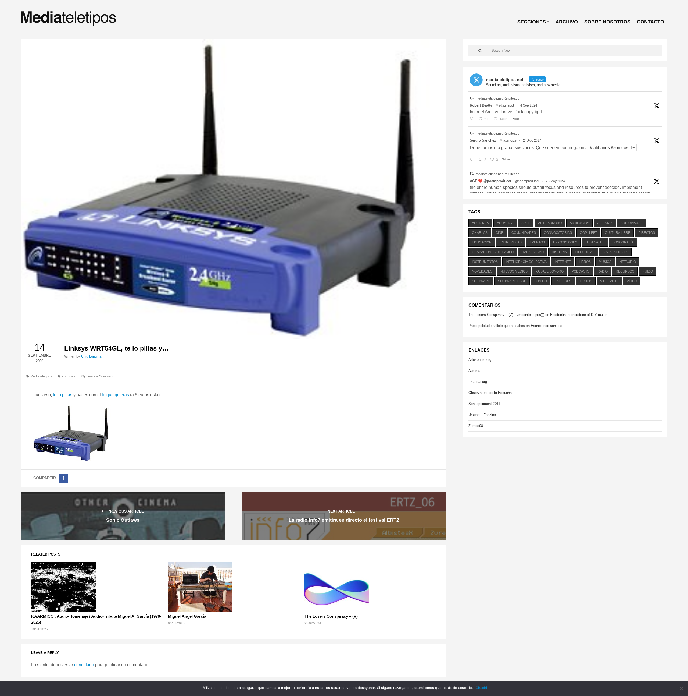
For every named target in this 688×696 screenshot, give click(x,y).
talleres (563, 281)
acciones (68, 376)
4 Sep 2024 (528, 105)
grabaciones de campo (493, 252)
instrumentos (485, 262)
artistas (604, 223)
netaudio (627, 262)
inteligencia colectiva (526, 262)
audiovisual (631, 223)
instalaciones (615, 252)
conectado (84, 664)
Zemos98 (475, 426)
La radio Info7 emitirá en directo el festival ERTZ (344, 520)
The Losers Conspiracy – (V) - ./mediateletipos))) (506, 315)
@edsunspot (504, 105)
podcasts (580, 271)
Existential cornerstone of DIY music (578, 315)
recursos (625, 271)
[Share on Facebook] (63, 478)
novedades (482, 271)
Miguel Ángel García (187, 616)
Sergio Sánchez (483, 140)
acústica (505, 223)
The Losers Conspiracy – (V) (331, 616)
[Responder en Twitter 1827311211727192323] (472, 160)
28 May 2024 (555, 181)
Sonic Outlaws (122, 520)
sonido (540, 281)
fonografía (622, 242)
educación (482, 242)
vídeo (632, 281)
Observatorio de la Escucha (490, 393)
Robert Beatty (481, 105)
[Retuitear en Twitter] (472, 98)
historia (559, 252)
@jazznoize (508, 140)
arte (525, 223)
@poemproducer (527, 181)
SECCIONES (531, 21)
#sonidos (619, 147)
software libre (512, 281)
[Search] (480, 50)
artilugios (579, 223)
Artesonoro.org (479, 360)
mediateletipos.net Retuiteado (497, 98)
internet (563, 262)
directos (646, 233)
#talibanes (600, 147)
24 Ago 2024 (532, 140)
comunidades (523, 233)
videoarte (609, 281)
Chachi (481, 688)
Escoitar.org (477, 382)
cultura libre (617, 233)
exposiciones (565, 242)
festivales (594, 242)
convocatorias (558, 233)
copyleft (588, 233)
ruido (647, 271)
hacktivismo (533, 252)
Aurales (474, 371)
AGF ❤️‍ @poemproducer (490, 181)
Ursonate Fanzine (482, 415)
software (481, 281)
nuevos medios (514, 271)
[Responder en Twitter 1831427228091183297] (472, 119)
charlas (480, 233)
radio (602, 271)
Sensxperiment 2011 (484, 404)
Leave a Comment (99, 376)
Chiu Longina (91, 356)
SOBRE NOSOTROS (607, 21)
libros (585, 262)
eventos (537, 242)
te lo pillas (62, 395)
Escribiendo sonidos (546, 326)
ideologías (584, 252)
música (605, 262)
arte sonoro (550, 223)
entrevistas (511, 242)
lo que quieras (115, 395)
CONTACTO (650, 21)
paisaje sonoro (550, 271)
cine (499, 233)
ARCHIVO (567, 21)
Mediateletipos (41, 376)
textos (585, 281)
